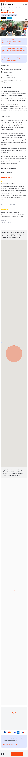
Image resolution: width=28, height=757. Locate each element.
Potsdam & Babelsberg (10, 7)
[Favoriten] (23, 4)
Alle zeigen (3, 226)
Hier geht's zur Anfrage (8, 744)
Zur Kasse (17, 754)
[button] (26, 20)
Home (2, 7)
